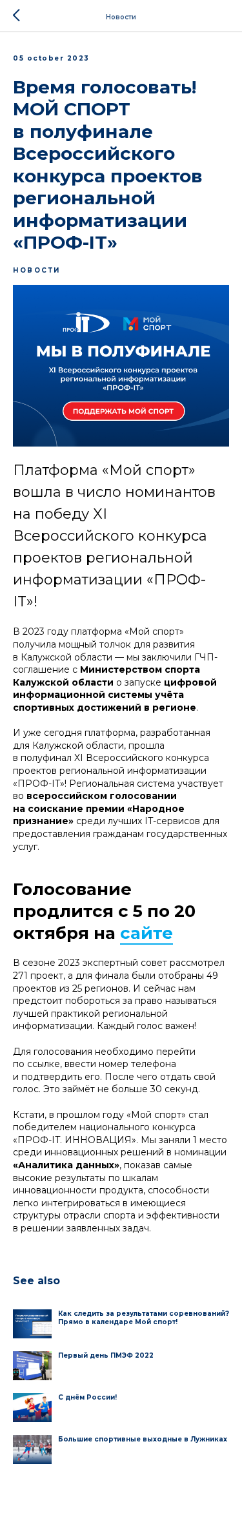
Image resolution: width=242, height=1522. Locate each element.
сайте (146, 933)
